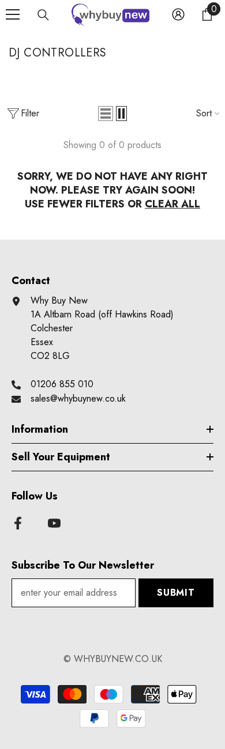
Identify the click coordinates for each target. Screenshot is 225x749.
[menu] (13, 14)
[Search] (43, 15)
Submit (176, 592)
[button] (105, 113)
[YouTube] (54, 523)
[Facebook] (18, 523)
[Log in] (178, 14)
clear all (172, 204)
